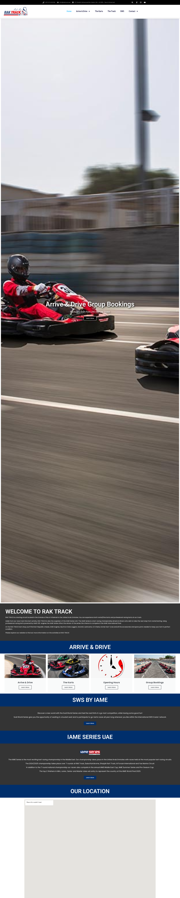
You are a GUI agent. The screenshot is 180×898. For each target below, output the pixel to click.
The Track (112, 11)
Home (69, 11)
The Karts (99, 11)
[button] (132, 2)
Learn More (25, 687)
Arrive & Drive (81, 11)
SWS (122, 11)
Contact (132, 11)
